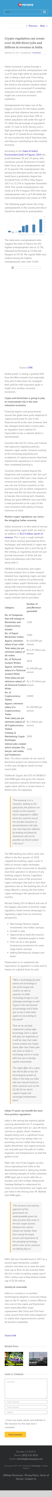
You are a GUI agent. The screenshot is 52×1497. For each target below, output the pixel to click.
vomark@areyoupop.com (30, 1458)
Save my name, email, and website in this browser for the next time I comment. (25, 1424)
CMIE (30, 367)
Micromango (36, 1466)
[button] (7, 1359)
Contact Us (30, 1478)
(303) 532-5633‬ (30, 1455)
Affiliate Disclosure (13, 1475)
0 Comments (36, 53)
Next (42, 25)
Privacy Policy (31, 1475)
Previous (33, 25)
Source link (10, 1335)
